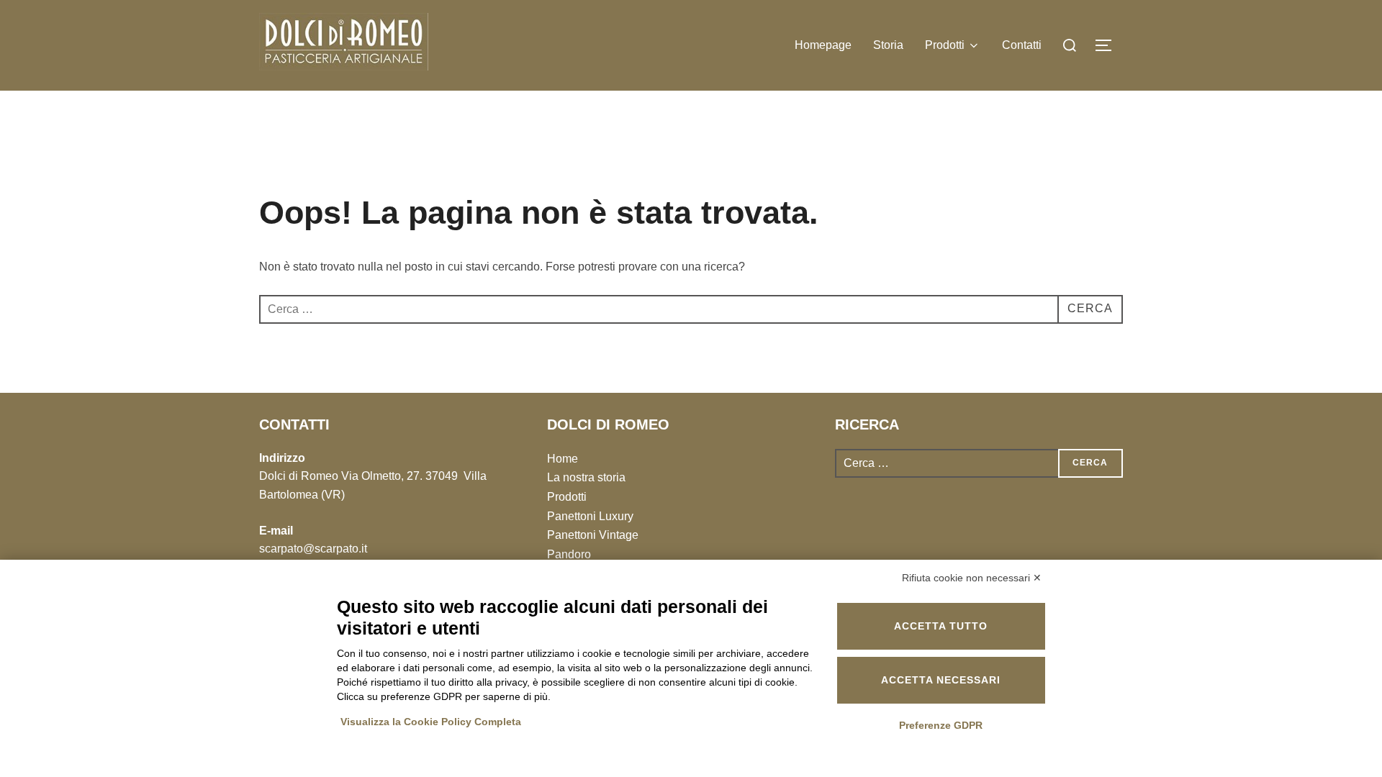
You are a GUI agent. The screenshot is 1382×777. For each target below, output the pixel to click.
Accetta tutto (941, 626)
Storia (888, 45)
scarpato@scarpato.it (313, 548)
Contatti (1022, 45)
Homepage (823, 45)
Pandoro (569, 554)
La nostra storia (586, 477)
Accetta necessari (941, 680)
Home (562, 459)
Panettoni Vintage (592, 535)
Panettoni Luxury (590, 516)
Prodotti (945, 45)
